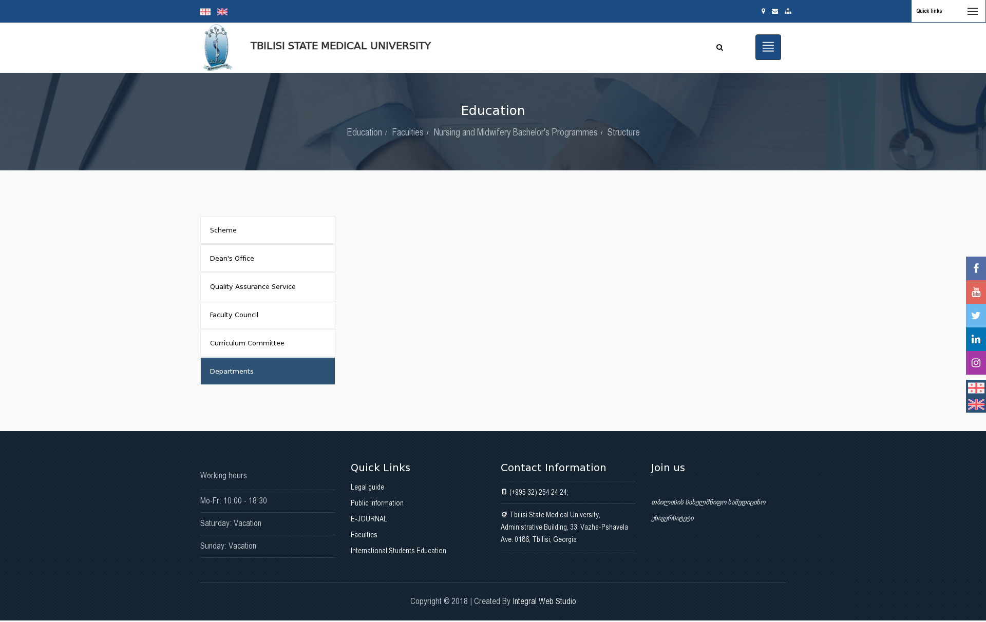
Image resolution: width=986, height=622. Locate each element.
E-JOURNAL (369, 519)
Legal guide (367, 487)
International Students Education (398, 551)
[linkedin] (975, 339)
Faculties (408, 132)
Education (364, 132)
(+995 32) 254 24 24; (538, 492)
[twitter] (976, 315)
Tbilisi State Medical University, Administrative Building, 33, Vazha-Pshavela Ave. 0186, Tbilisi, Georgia (564, 527)
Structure (624, 132)
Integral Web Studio (544, 601)
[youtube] (975, 292)
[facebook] (976, 268)
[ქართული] (208, 11)
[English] (225, 11)
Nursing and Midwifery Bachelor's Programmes (515, 132)
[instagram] (975, 363)
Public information (377, 503)
